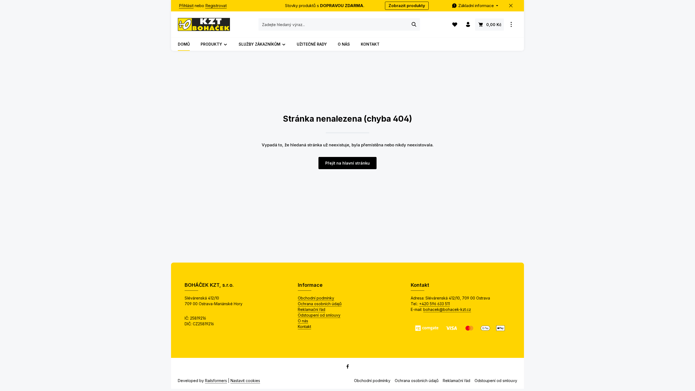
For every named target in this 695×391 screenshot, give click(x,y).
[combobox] (333, 24)
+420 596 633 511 (434, 303)
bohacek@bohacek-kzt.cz (447, 309)
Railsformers (216, 380)
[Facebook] (347, 367)
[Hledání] (414, 24)
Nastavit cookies (245, 380)
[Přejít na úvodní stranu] (204, 24)
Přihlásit (186, 5)
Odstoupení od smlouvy (319, 315)
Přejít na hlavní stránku (347, 163)
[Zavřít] (511, 6)
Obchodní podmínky (316, 298)
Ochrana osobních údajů (320, 303)
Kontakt (304, 326)
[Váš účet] (468, 24)
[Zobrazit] (511, 24)
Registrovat (216, 5)
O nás (303, 321)
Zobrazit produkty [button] (406, 5)
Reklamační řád (311, 309)
